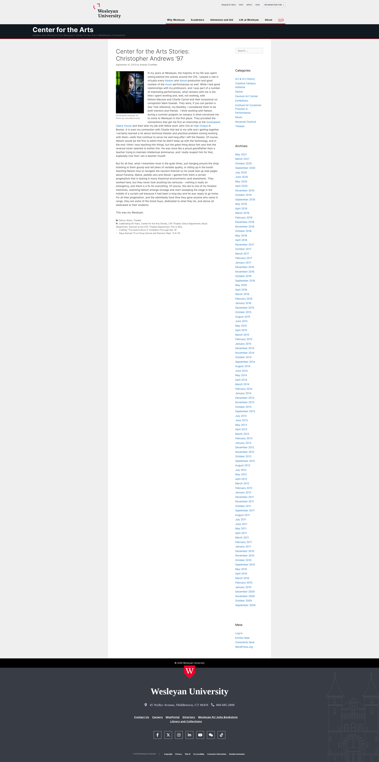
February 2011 (243, 542)
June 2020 (241, 176)
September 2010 (245, 564)
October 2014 (243, 357)
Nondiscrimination (237, 754)
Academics (197, 20)
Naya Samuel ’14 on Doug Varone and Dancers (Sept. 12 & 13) (149, 233)
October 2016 (243, 276)
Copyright (168, 754)
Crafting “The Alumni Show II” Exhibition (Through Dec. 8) (148, 230)
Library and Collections (186, 721)
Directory (189, 717)
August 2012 (242, 465)
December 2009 (245, 591)
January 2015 (243, 343)
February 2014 (243, 388)
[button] (281, 20)
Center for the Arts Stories (154, 223)
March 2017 (242, 253)
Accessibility (198, 754)
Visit (241, 5)
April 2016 (241, 289)
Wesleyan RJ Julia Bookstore (218, 717)
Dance (122, 220)
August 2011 (242, 515)
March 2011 (242, 537)
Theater (137, 220)
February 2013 (243, 438)
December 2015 (244, 307)
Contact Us (141, 717)
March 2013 (242, 433)
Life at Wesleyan (249, 20)
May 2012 (241, 474)
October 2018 (243, 231)
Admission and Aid (221, 20)
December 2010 (244, 551)
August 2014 (242, 366)
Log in (239, 633)
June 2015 (241, 321)
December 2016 (244, 267)
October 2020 (243, 163)
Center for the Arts (63, 30)
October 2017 (243, 249)
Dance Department (191, 223)
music (168, 84)
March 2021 (242, 158)
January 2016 (243, 303)
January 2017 (243, 262)
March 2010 (242, 578)
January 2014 (243, 393)
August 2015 (242, 316)
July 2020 (241, 172)
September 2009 (245, 605)
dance (183, 80)
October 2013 (243, 406)
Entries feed (242, 637)
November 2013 (244, 402)
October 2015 (243, 312)
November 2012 (244, 451)
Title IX (187, 754)
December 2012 (244, 447)
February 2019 (243, 217)
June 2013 (241, 420)
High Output (200, 125)
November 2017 (244, 244)
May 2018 (241, 235)
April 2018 (241, 240)
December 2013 (244, 397)
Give (257, 5)
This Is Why (176, 227)
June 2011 (241, 524)
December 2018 (244, 222)
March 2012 (242, 483)
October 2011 (243, 506)
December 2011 (244, 497)
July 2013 (241, 415)
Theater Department (159, 227)
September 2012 (245, 460)
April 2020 (241, 185)
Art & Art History (245, 78)
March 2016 (242, 294)
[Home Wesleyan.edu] (189, 672)
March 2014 (242, 384)
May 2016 (241, 285)
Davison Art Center (246, 96)
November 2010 (244, 555)
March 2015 (242, 334)
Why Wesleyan (176, 20)
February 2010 (243, 582)
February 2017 (243, 258)
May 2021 (241, 154)
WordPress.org (244, 646)
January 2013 (243, 442)
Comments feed (244, 642)
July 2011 (240, 519)
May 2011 (240, 528)
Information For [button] (274, 5)
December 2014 (244, 348)
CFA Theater (174, 223)
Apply (249, 5)
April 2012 (241, 479)
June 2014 (241, 370)
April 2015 (241, 330)
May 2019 (241, 203)
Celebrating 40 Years (129, 223)
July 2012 (240, 469)
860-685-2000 (225, 705)
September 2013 (245, 411)
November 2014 (244, 352)
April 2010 (241, 573)
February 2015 (243, 339)
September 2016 (245, 280)
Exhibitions (241, 100)
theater (169, 80)
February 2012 (243, 488)
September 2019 (245, 199)
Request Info (229, 5)
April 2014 (241, 379)
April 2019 (241, 208)
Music (129, 220)
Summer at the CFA (138, 227)
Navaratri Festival (245, 121)
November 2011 (244, 501)
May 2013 (241, 424)
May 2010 (241, 569)
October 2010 (243, 560)
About (268, 20)
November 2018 (244, 226)
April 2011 (241, 533)
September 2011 (245, 510)
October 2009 (243, 600)
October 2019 (243, 194)
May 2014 (241, 375)
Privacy (178, 754)
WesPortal (173, 717)
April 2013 (241, 429)
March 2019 (242, 212)
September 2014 (245, 361)
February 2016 (243, 298)
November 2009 (245, 596)
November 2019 (244, 190)
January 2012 (243, 492)
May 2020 (241, 181)
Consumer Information (216, 754)
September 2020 (245, 167)
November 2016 (244, 271)
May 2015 (241, 325)
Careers (157, 717)
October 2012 (243, 456)
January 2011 (243, 546)
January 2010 (243, 587)
